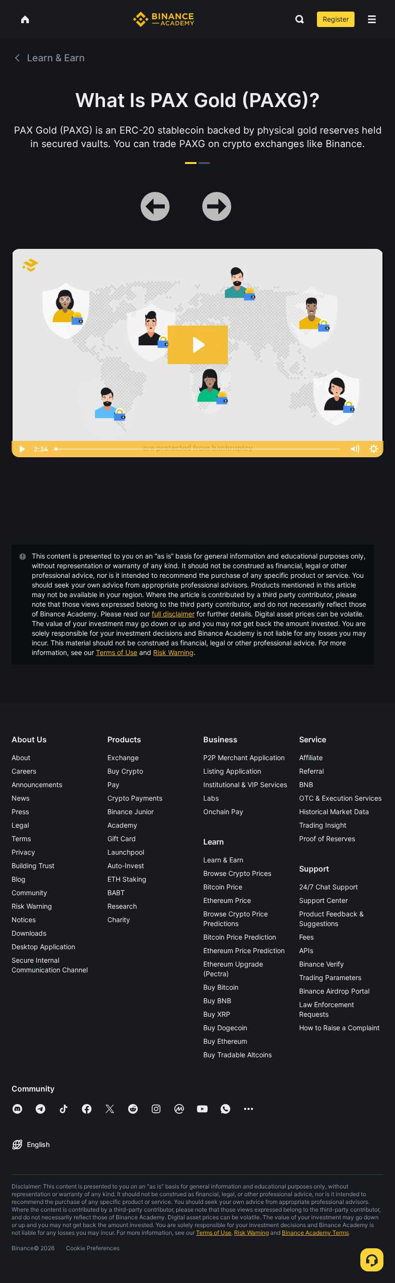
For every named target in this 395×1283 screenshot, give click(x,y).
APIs (306, 950)
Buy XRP (216, 1014)
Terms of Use (116, 652)
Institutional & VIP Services (245, 784)
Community (29, 892)
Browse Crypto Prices (237, 873)
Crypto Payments (134, 798)
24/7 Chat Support (328, 887)
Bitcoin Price (222, 887)
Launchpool (125, 852)
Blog (19, 879)
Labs (211, 798)
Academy (122, 825)
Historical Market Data (334, 811)
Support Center (323, 900)
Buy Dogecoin (225, 1028)
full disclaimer (173, 614)
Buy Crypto (125, 771)
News (20, 798)
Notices (24, 919)
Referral (311, 771)
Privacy (23, 852)
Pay (113, 784)
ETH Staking (126, 879)
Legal (20, 825)
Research (122, 906)
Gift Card (121, 838)
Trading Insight (322, 825)
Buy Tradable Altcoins (237, 1055)
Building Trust (33, 865)
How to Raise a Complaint (339, 1028)
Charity (118, 919)
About (21, 757)
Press (20, 811)
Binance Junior (130, 811)
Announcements (37, 784)
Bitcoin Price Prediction (239, 937)
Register (336, 19)
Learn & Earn (223, 860)
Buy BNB (217, 1000)
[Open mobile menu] (371, 19)
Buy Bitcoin (220, 987)
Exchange (123, 757)
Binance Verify (321, 964)
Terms (21, 838)
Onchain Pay (223, 811)
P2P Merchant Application (244, 757)
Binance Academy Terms (315, 1232)
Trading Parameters (330, 977)
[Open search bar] (296, 19)
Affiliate (311, 757)
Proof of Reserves (327, 838)
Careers (24, 771)
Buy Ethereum (225, 1041)
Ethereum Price (227, 900)
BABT (116, 892)
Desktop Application (43, 946)
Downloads (29, 933)
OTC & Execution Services (340, 798)
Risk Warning (173, 652)
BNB (306, 784)
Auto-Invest (125, 865)
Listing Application (232, 771)
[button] (372, 19)
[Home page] (163, 19)
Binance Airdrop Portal (334, 991)
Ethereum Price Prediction (244, 950)
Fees (306, 937)
